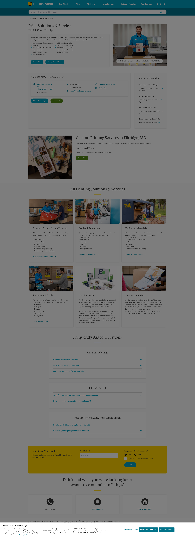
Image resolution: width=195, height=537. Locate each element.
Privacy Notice (23, 535)
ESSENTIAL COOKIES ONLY (148, 529)
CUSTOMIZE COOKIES (131, 529)
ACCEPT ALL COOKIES (166, 529)
